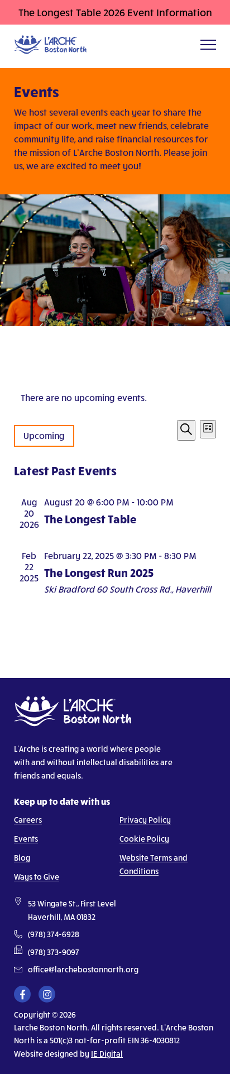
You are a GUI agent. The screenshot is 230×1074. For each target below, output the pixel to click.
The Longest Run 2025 (99, 572)
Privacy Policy (145, 819)
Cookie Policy (144, 838)
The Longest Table (90, 519)
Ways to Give (36, 876)
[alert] (115, 397)
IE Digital (107, 1053)
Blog (22, 857)
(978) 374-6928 (53, 934)
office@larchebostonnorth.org (83, 969)
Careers (28, 819)
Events (26, 838)
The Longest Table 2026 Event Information (115, 12)
